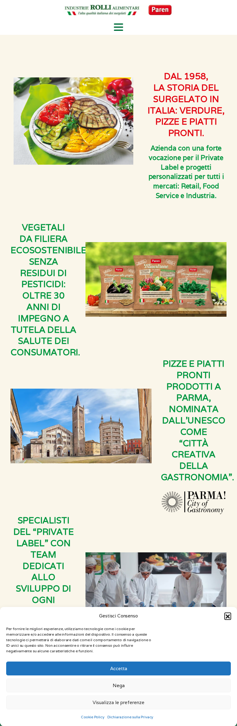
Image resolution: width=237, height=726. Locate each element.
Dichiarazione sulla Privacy (130, 717)
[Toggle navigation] (118, 27)
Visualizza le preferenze (118, 702)
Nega (119, 685)
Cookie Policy (92, 717)
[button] (228, 616)
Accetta (118, 668)
